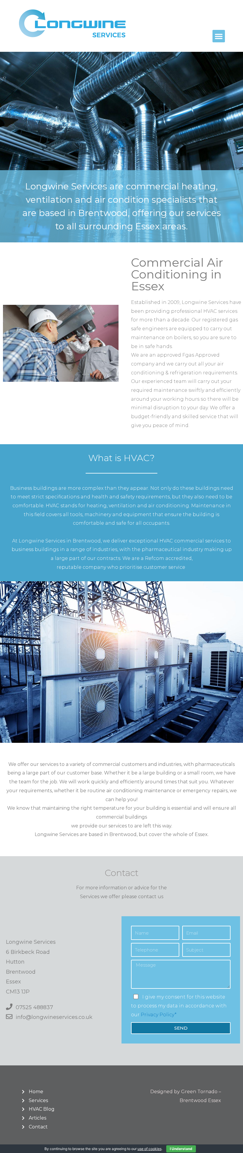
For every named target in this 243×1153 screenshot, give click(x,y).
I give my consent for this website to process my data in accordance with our (179, 1005)
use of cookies (150, 1148)
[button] (218, 36)
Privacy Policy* (159, 1014)
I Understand (181, 1148)
